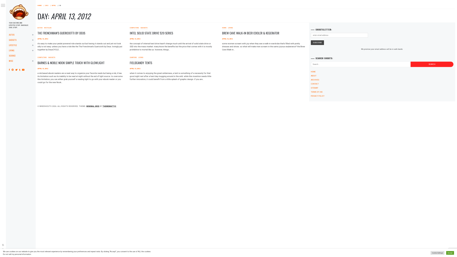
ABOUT (313, 76)
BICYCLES (48, 28)
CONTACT (315, 84)
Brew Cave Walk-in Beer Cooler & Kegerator (250, 33)
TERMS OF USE (317, 92)
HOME (224, 28)
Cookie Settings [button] (437, 253)
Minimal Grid (92, 106)
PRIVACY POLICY (317, 96)
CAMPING (133, 57)
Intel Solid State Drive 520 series (151, 33)
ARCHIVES (315, 80)
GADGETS (13, 40)
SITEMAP (314, 88)
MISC (11, 60)
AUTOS (12, 34)
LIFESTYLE (13, 45)
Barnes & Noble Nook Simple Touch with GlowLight (70, 62)
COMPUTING (134, 28)
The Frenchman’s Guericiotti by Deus (61, 33)
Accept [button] (450, 253)
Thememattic (109, 106)
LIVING (11, 50)
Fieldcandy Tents (141, 62)
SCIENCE (12, 55)
